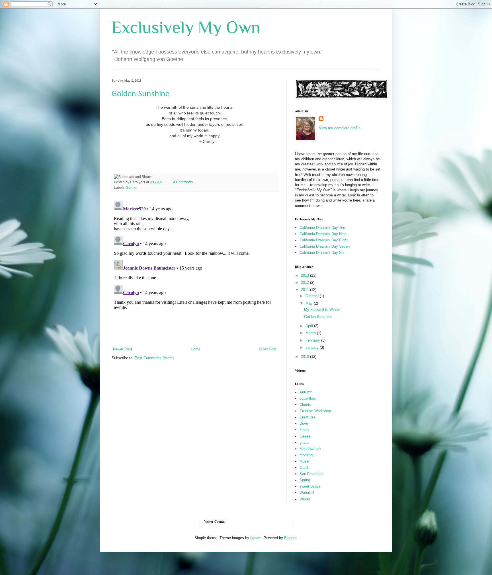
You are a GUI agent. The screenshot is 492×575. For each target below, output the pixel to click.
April (310, 326)
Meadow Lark (310, 449)
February (313, 340)
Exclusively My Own (186, 27)
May (310, 303)
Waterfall (307, 492)
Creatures (307, 417)
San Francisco (311, 474)
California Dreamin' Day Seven (325, 246)
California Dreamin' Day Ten (322, 227)
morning (306, 455)
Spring (131, 187)
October (313, 296)
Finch (304, 430)
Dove (304, 423)
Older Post (267, 349)
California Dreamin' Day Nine (323, 234)
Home (195, 349)
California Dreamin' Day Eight (324, 240)
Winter (305, 499)
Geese (305, 436)
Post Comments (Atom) (154, 358)
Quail (304, 467)
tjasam (255, 538)
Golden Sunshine (140, 94)
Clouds (305, 404)
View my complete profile (339, 128)
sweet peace (310, 486)
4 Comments (183, 182)
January (313, 347)
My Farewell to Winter (322, 309)
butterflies (308, 398)
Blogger (290, 538)
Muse (304, 461)
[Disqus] (195, 270)
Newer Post (122, 349)
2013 (305, 275)
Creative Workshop (315, 411)
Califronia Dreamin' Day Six (322, 252)
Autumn (306, 392)
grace (304, 442)
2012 (305, 282)
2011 (305, 290)
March (311, 333)
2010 (305, 356)
